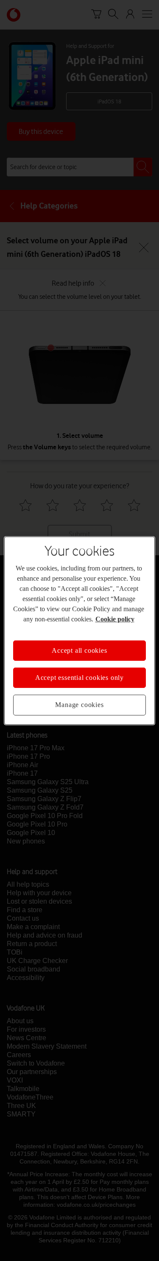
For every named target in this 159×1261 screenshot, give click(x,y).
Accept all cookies (79, 650)
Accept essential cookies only (79, 677)
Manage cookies (79, 704)
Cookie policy (114, 618)
